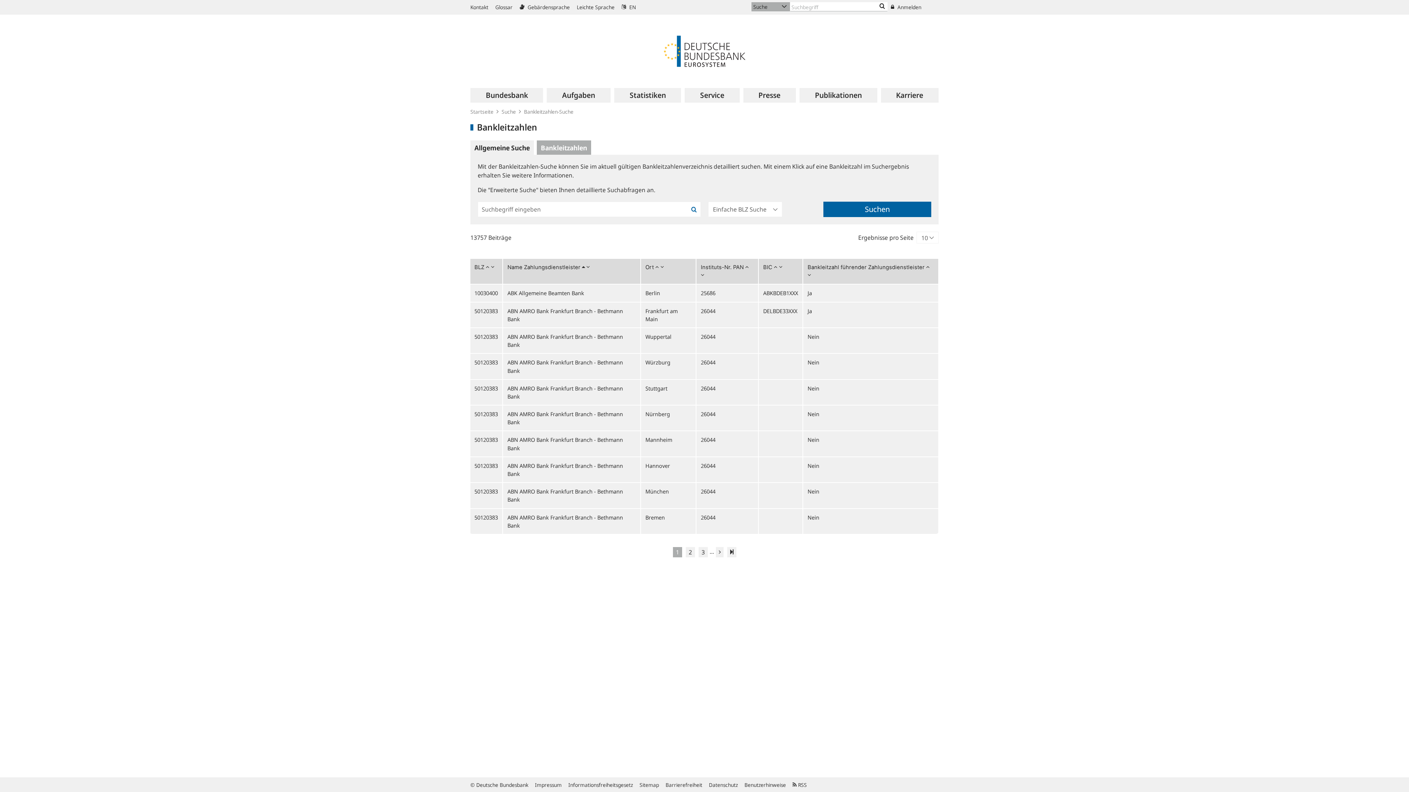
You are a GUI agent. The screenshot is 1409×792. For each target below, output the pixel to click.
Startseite (482, 111)
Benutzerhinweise (765, 784)
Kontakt (479, 7)
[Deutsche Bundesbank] (704, 51)
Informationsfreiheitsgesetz (600, 784)
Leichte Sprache (596, 7)
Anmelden (908, 7)
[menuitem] (506, 95)
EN (632, 7)
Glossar (504, 7)
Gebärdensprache (548, 7)
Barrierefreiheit (684, 784)
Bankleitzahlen (564, 147)
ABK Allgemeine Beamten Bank (545, 293)
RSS (802, 784)
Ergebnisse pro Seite (886, 238)
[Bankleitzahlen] (882, 6)
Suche (509, 111)
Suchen (877, 209)
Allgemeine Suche (502, 147)
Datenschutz (723, 784)
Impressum (548, 784)
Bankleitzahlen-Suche (549, 111)
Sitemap (649, 784)
